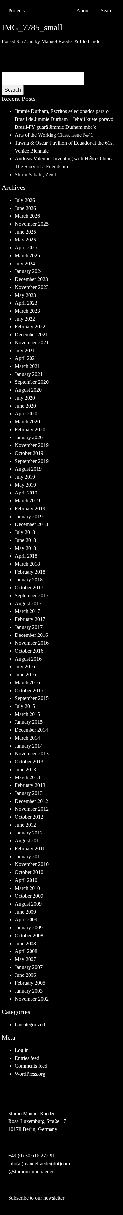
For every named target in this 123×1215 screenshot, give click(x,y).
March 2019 (27, 500)
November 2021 (32, 342)
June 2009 (25, 912)
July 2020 (25, 398)
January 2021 (29, 374)
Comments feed (31, 1066)
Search (12, 90)
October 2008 (29, 935)
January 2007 (29, 967)
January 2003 (29, 991)
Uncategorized (30, 1024)
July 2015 (25, 706)
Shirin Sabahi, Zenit (35, 174)
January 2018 (29, 579)
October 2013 (29, 761)
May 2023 (25, 295)
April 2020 (26, 413)
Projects (16, 10)
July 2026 (25, 200)
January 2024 (29, 271)
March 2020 (27, 421)
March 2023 (27, 311)
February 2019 (30, 508)
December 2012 (31, 801)
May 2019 (25, 485)
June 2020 (25, 406)
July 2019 (25, 477)
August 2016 (28, 659)
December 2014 (31, 730)
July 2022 (25, 319)
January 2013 (29, 793)
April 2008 (26, 951)
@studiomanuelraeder (30, 1171)
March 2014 (27, 738)
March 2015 (27, 714)
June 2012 (25, 825)
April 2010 (26, 880)
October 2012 (29, 817)
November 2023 (32, 287)
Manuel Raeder (57, 41)
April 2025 (26, 247)
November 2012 (32, 809)
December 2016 (31, 635)
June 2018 (25, 540)
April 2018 (26, 556)
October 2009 (29, 896)
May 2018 (25, 548)
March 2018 (27, 564)
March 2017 (27, 611)
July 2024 (25, 263)
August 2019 (28, 469)
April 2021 (26, 358)
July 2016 (25, 666)
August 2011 (28, 840)
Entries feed (27, 1058)
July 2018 (25, 532)
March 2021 (27, 366)
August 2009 (28, 904)
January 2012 (29, 832)
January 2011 (28, 856)
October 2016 (29, 651)
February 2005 (30, 983)
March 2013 (27, 777)
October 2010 (29, 872)
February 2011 (30, 848)
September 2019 (32, 461)
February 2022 (30, 326)
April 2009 (26, 919)
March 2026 (27, 216)
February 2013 (30, 785)
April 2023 (26, 303)
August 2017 (28, 603)
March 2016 (27, 682)
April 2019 (26, 492)
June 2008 (25, 943)
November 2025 (32, 224)
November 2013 (32, 753)
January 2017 (29, 627)
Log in (22, 1050)
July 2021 (25, 350)
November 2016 (32, 643)
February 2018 (30, 572)
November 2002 (32, 999)
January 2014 (29, 746)
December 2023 (31, 279)
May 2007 (25, 959)
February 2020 (30, 429)
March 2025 (27, 255)
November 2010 (32, 864)
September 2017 (32, 595)
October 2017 (29, 587)
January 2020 (29, 437)
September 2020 (32, 382)
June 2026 (25, 208)
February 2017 (30, 619)
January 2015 (29, 722)
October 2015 (29, 690)
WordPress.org (30, 1074)
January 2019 (29, 516)
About (83, 10)
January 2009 (29, 927)
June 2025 (25, 232)
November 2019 (32, 445)
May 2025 (25, 239)
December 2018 (31, 524)
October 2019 (29, 453)
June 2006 (25, 975)
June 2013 (25, 769)
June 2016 (25, 674)
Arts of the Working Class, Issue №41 (54, 135)
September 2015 (32, 698)
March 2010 (27, 888)
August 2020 (28, 390)
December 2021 (31, 334)
